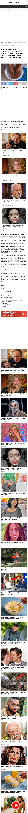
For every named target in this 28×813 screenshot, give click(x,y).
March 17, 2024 (5, 61)
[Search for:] (14, 9)
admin (11, 61)
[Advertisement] (14, 27)
